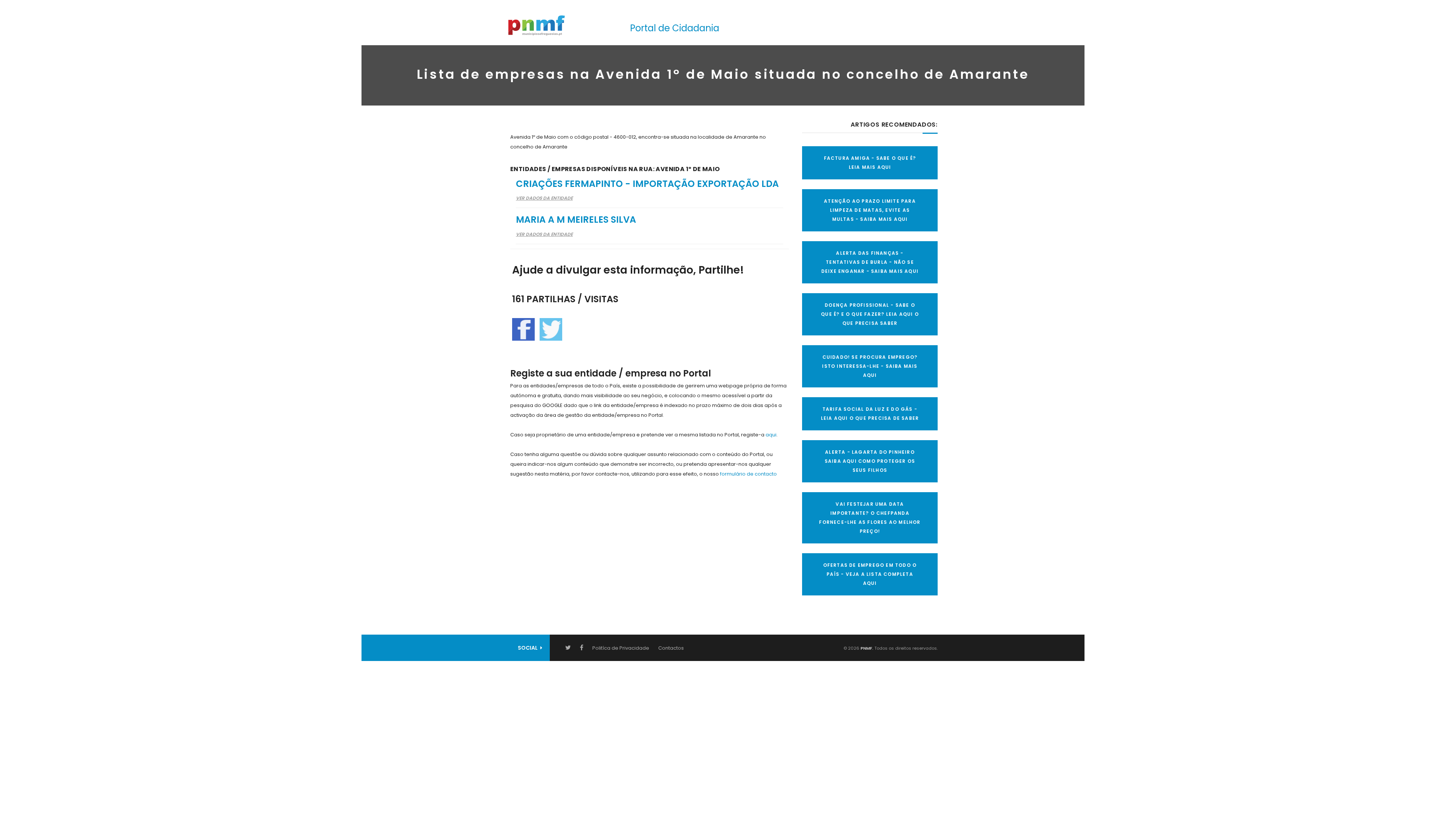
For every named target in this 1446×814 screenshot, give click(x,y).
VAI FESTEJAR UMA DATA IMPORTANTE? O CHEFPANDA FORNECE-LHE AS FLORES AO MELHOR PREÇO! (869, 517)
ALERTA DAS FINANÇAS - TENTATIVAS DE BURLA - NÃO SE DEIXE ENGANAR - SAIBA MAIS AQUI (869, 262)
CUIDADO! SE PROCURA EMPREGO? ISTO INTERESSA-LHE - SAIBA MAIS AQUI (869, 366)
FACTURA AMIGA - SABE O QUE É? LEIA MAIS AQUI (870, 162)
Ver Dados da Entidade (544, 198)
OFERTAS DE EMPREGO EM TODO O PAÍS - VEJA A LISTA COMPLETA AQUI (870, 574)
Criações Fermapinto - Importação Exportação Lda (647, 183)
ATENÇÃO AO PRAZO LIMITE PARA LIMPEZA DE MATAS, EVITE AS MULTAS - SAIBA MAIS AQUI (870, 210)
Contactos (671, 648)
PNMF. (866, 648)
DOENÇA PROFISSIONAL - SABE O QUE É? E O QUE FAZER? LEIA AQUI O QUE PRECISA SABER (870, 314)
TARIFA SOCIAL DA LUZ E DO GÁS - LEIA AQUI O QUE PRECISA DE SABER (870, 413)
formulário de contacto (748, 473)
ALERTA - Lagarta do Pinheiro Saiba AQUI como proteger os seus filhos (870, 461)
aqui (771, 434)
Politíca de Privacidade (620, 648)
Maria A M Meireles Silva (576, 219)
